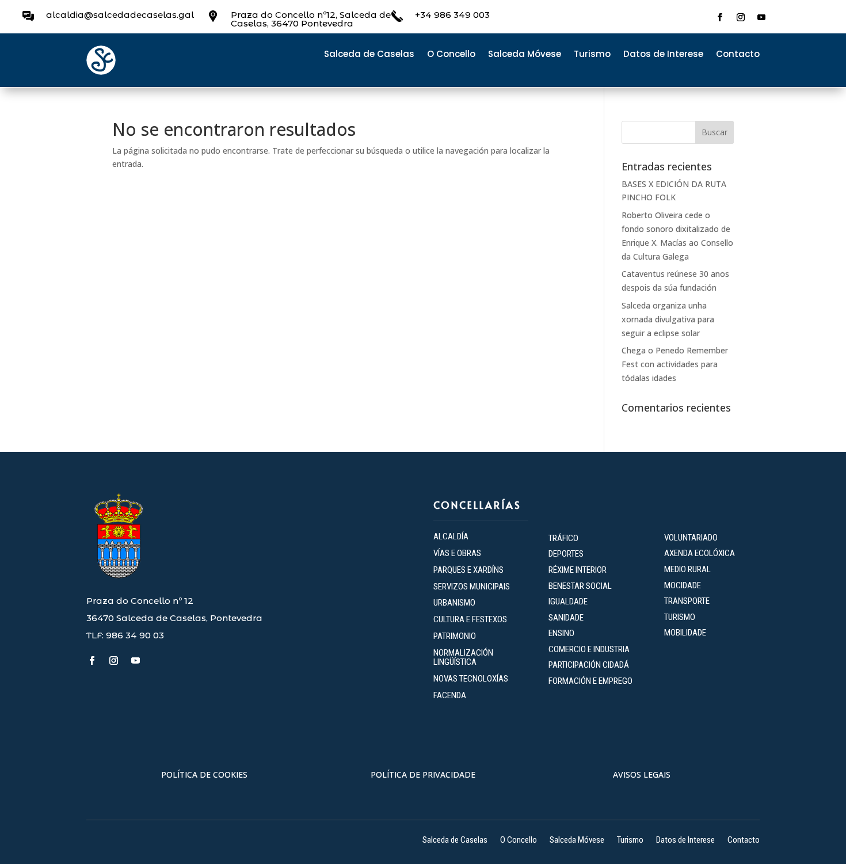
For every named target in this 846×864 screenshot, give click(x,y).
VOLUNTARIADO (691, 537)
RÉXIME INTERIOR (577, 570)
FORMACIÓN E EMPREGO (590, 681)
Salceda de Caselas (369, 55)
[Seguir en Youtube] (761, 17)
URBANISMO (454, 602)
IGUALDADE (568, 601)
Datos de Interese (663, 55)
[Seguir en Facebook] (720, 17)
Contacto (738, 55)
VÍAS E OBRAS (457, 553)
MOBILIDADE (685, 632)
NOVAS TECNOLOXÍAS (470, 678)
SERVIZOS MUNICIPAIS (471, 586)
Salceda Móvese (524, 55)
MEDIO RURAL (687, 569)
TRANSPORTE (687, 601)
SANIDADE (566, 617)
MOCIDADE (682, 585)
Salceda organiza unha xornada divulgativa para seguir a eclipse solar (668, 319)
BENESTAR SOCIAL (580, 586)
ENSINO (561, 633)
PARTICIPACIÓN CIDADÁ (588, 665)
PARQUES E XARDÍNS (468, 570)
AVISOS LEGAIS (641, 774)
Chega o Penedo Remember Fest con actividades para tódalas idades (675, 364)
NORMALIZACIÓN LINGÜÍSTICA (463, 658)
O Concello (451, 55)
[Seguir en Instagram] (741, 17)
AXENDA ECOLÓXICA (699, 553)
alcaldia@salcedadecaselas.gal (120, 14)
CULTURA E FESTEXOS (470, 619)
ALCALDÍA (450, 536)
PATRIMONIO (454, 636)
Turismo (592, 55)
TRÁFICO (563, 538)
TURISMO (679, 617)
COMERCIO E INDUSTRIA (589, 649)
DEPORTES (566, 554)
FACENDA (449, 695)
